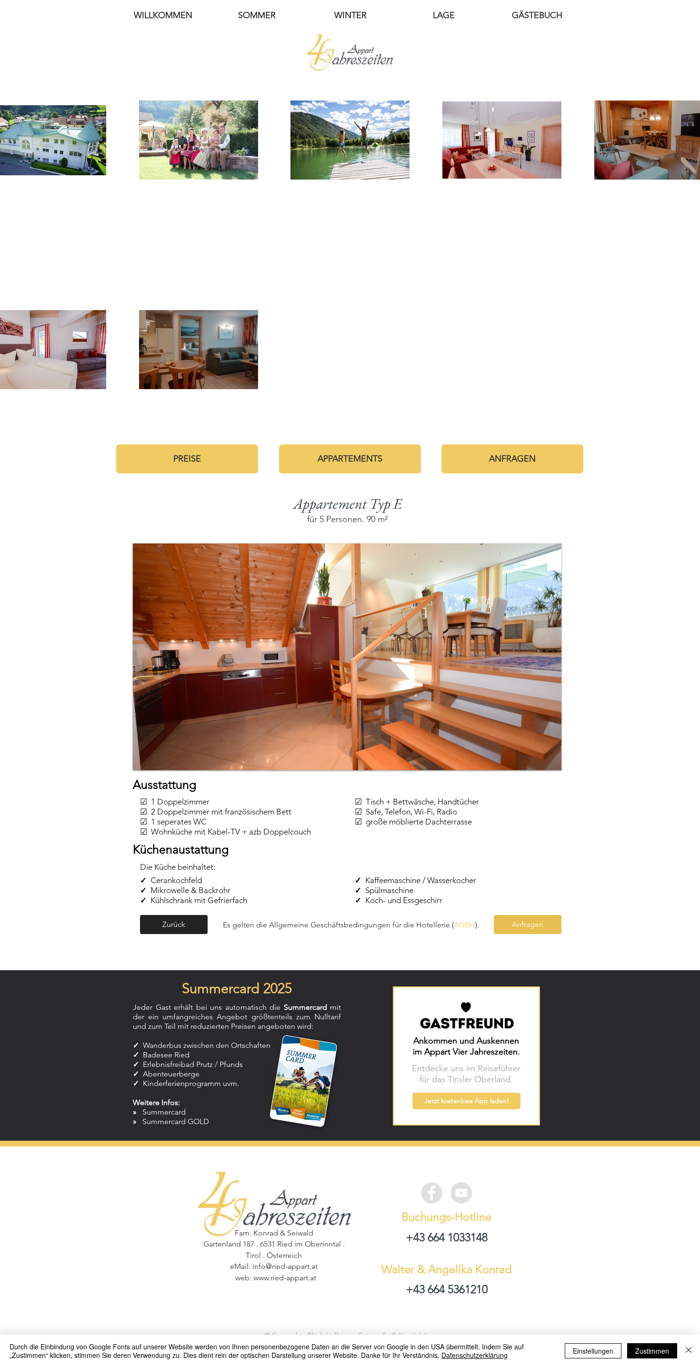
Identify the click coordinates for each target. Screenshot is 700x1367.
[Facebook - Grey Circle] (431, 1193)
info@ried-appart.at (285, 1266)
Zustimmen (652, 1351)
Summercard (164, 1111)
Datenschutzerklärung (474, 1355)
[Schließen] (688, 1350)
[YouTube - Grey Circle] (461, 1193)
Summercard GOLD (175, 1121)
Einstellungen (593, 1351)
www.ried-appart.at (284, 1277)
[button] (347, 656)
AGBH (464, 924)
